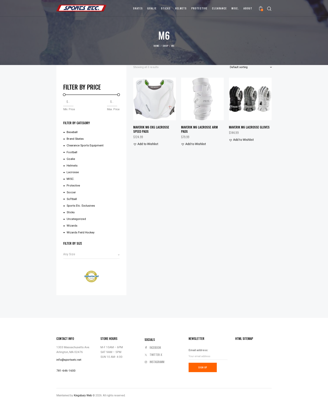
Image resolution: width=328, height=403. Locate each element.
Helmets (72, 165)
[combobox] (91, 254)
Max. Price (113, 109)
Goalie (71, 159)
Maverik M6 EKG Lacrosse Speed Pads (151, 129)
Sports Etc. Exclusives (81, 205)
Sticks (71, 212)
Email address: (198, 350)
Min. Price (69, 109)
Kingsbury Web (83, 395)
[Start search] (269, 9)
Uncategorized (76, 219)
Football (72, 152)
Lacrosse (73, 172)
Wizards (72, 225)
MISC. (70, 179)
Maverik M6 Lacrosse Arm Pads (199, 129)
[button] (145, 99)
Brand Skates (75, 138)
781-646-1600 (66, 370)
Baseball (72, 132)
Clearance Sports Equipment (85, 145)
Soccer (71, 192)
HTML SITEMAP (244, 338)
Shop (165, 45)
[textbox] (91, 254)
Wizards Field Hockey (80, 232)
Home (157, 45)
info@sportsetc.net (68, 359)
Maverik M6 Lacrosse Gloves (249, 127)
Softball (72, 199)
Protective (73, 185)
